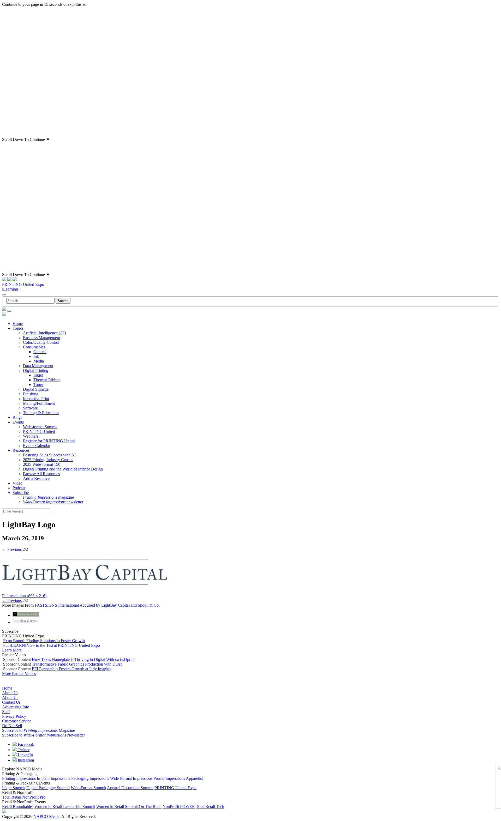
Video (17, 483)
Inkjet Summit (13, 788)
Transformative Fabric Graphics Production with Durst (77, 664)
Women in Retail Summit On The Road (129, 806)
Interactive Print (36, 398)
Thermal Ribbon (47, 380)
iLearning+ (11, 289)
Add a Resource (36, 478)
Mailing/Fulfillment (39, 403)
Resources (21, 450)
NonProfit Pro (33, 797)
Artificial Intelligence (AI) (44, 333)
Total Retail (11, 797)
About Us (10, 693)
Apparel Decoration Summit (130, 788)
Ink (36, 356)
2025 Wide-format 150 (41, 464)
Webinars (30, 436)
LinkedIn (25, 755)
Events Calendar (36, 445)
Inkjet (38, 375)
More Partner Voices (19, 673)
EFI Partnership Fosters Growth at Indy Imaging (71, 669)
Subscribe (21, 492)
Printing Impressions (19, 778)
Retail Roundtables (17, 806)
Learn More (12, 650)
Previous (12, 549)
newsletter (53, 502)
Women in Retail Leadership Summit (64, 806)
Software (30, 408)
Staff (6, 711)
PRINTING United (39, 431)
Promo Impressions (169, 778)
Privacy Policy (14, 716)
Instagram (25, 760)
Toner (38, 384)
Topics (18, 328)
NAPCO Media (46, 816)
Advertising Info (15, 707)
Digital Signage (36, 389)
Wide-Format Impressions (131, 778)
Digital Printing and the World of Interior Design (63, 469)
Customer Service (16, 721)
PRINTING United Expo (23, 284)
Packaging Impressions (90, 778)
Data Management (38, 366)
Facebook (25, 744)
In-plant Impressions (53, 778)
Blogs (17, 417)
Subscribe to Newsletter (43, 735)
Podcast (19, 488)
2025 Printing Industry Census (48, 459)
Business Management (41, 337)
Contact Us (11, 702)
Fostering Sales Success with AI (49, 455)
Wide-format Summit (40, 427)
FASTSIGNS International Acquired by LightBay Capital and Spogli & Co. (97, 605)
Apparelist (194, 778)
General (39, 351)
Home (18, 323)
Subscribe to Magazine (38, 730)
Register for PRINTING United (49, 441)
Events (18, 422)
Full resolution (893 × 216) (24, 596)
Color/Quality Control (41, 342)
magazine (48, 497)
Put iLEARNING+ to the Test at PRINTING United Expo (51, 645)
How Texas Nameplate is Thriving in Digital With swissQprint (83, 659)
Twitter (23, 749)
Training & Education (41, 412)
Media (38, 361)
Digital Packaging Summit (48, 788)
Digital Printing (35, 370)
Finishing (30, 394)
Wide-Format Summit (88, 788)
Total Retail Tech (210, 806)
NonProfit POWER (179, 806)
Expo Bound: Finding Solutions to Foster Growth (44, 640)
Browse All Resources (41, 474)
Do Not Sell (12, 725)
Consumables (34, 347)
